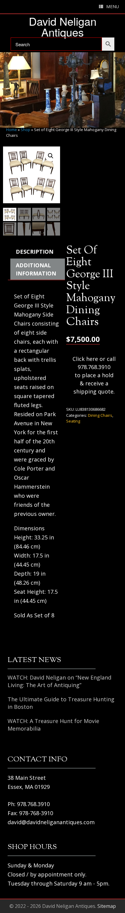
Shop (25, 129)
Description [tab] (34, 251)
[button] (50, 155)
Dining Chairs (100, 415)
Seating (73, 421)
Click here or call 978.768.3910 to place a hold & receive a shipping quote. (94, 375)
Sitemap (106, 906)
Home (11, 129)
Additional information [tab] (36, 269)
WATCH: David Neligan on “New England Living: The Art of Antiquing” (59, 681)
